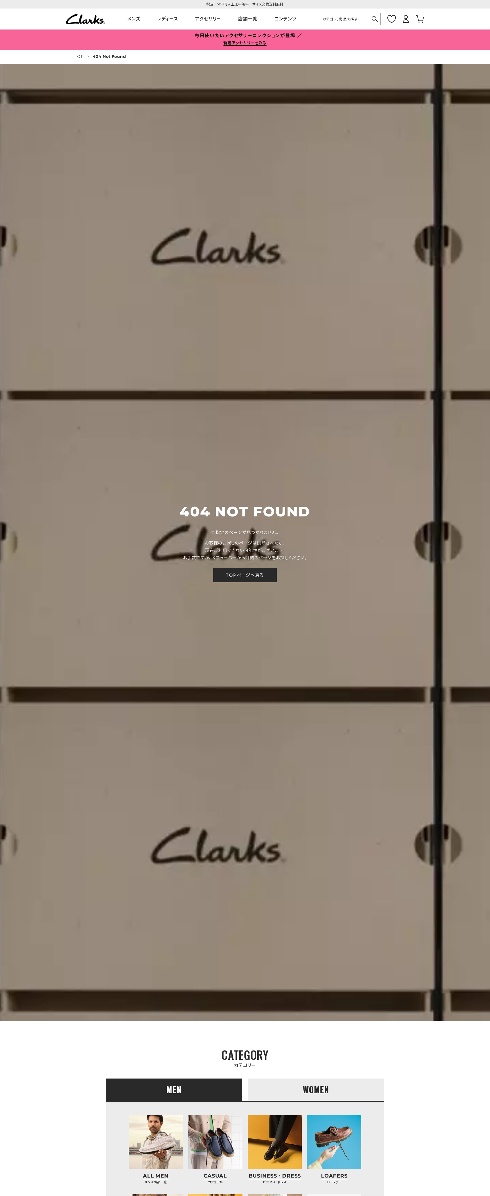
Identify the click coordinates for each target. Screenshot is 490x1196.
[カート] (420, 19)
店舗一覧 (247, 19)
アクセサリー (208, 19)
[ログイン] (406, 19)
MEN (174, 1089)
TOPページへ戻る (245, 575)
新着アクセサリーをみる (245, 42)
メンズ (133, 19)
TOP (79, 56)
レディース (167, 19)
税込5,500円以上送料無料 (227, 4)
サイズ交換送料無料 (267, 4)
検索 (375, 18)
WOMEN (316, 1089)
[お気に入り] (391, 19)
